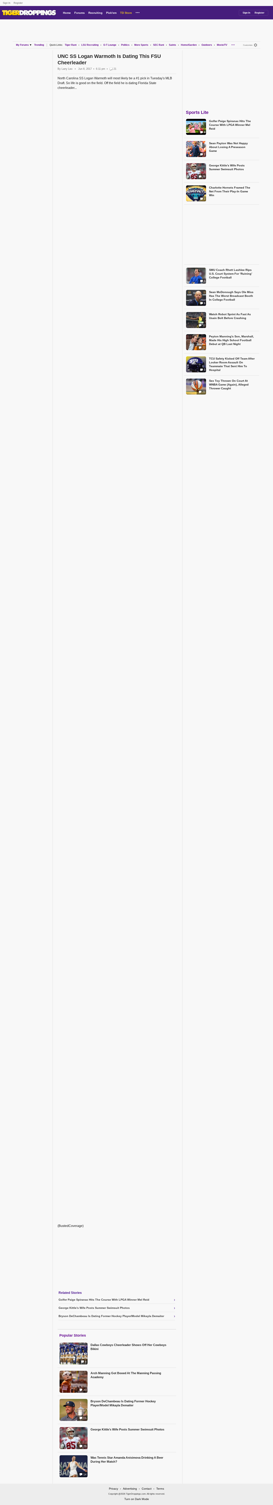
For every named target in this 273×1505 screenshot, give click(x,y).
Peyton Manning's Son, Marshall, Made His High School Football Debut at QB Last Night (231, 340)
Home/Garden (189, 45)
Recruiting (95, 13)
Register (18, 3)
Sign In (6, 3)
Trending (39, 45)
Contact (146, 1488)
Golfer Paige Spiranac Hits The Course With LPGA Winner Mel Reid (230, 124)
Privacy (113, 1488)
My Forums (22, 45)
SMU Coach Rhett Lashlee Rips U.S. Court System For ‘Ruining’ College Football (230, 273)
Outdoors (206, 45)
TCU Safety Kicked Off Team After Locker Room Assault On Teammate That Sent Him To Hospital (232, 364)
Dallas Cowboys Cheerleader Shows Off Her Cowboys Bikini (128, 1347)
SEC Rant (158, 45)
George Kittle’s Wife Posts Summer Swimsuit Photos (127, 1429)
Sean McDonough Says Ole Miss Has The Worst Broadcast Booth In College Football (231, 295)
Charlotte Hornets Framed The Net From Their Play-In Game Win (229, 191)
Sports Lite (197, 112)
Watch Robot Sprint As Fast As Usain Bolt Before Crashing (230, 316)
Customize (248, 45)
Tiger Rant (71, 45)
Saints (172, 45)
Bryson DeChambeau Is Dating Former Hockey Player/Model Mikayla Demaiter (123, 1403)
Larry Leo (67, 68)
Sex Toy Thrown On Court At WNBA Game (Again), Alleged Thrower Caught (229, 384)
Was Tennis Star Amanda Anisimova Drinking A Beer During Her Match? (127, 1459)
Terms (160, 1488)
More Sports (141, 45)
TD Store (126, 13)
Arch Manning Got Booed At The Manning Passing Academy (126, 1375)
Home (67, 13)
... (138, 12)
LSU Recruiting (90, 45)
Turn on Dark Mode (136, 1499)
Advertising (130, 1488)
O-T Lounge (109, 45)
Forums (79, 13)
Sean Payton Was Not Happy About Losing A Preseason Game (228, 147)
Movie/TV (222, 45)
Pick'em (111, 13)
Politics (125, 45)
